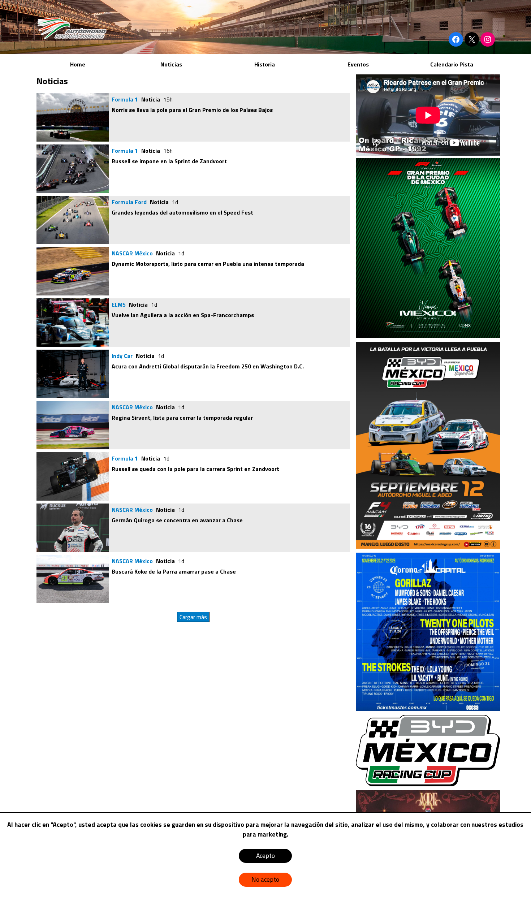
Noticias (171, 64)
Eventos (358, 64)
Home (77, 64)
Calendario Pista (451, 64)
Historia (264, 64)
